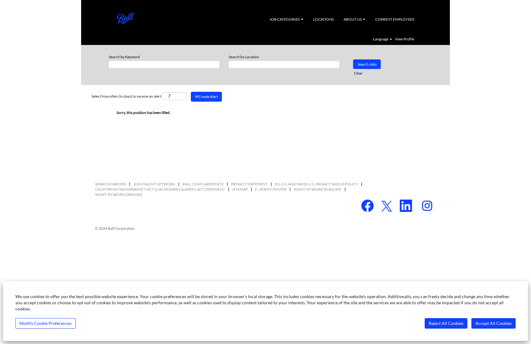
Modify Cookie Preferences (45, 323)
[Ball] (125, 18)
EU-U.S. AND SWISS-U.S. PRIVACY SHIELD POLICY (316, 184)
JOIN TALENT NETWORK (154, 184)
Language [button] (381, 39)
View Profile (404, 39)
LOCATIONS (323, 19)
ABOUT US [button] (353, 19)
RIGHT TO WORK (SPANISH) (118, 194)
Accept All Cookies (493, 323)
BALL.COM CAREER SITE (203, 184)
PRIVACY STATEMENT (249, 184)
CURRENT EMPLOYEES (394, 19)
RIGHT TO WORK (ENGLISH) (317, 189)
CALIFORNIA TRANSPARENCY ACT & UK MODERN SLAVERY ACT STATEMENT (160, 189)
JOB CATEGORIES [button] (284, 19)
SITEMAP (240, 189)
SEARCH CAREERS (110, 184)
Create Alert (208, 96)
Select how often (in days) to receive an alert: (127, 96)
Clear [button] (358, 73)
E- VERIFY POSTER (270, 189)
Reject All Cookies (446, 323)
